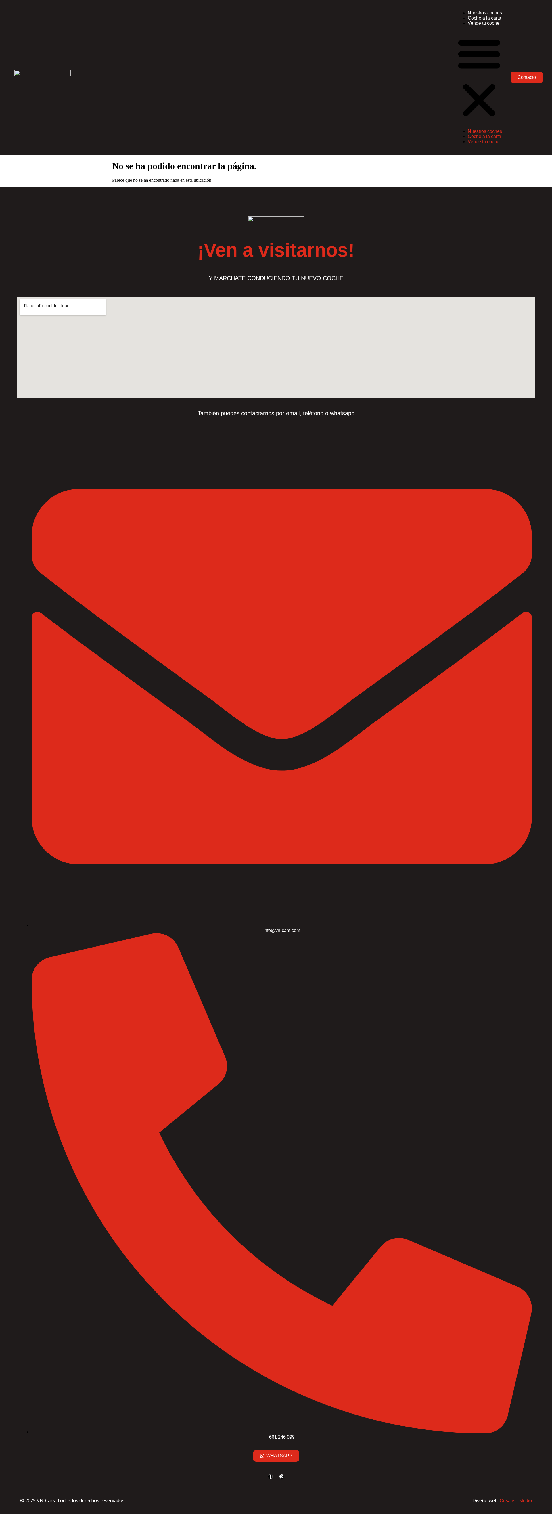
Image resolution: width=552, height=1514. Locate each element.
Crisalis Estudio (516, 1500)
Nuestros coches (485, 12)
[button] (479, 77)
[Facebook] (270, 1476)
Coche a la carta (484, 18)
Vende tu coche (483, 23)
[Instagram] (281, 1476)
